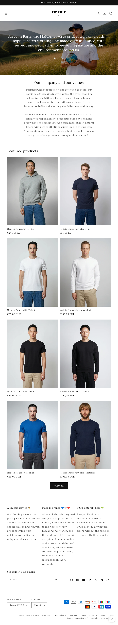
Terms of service (88, 615)
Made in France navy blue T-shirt (75, 229)
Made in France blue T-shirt (20, 473)
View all (59, 486)
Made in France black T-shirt (21, 391)
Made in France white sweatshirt (75, 310)
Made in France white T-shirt (21, 310)
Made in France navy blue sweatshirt (77, 473)
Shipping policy (104, 615)
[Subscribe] (56, 579)
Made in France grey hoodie (20, 229)
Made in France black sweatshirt (75, 391)
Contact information (75, 618)
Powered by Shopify (41, 615)
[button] (6, 13)
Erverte (29, 615)
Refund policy (58, 615)
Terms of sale (92, 618)
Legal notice (106, 618)
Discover (59, 58)
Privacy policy (73, 615)
